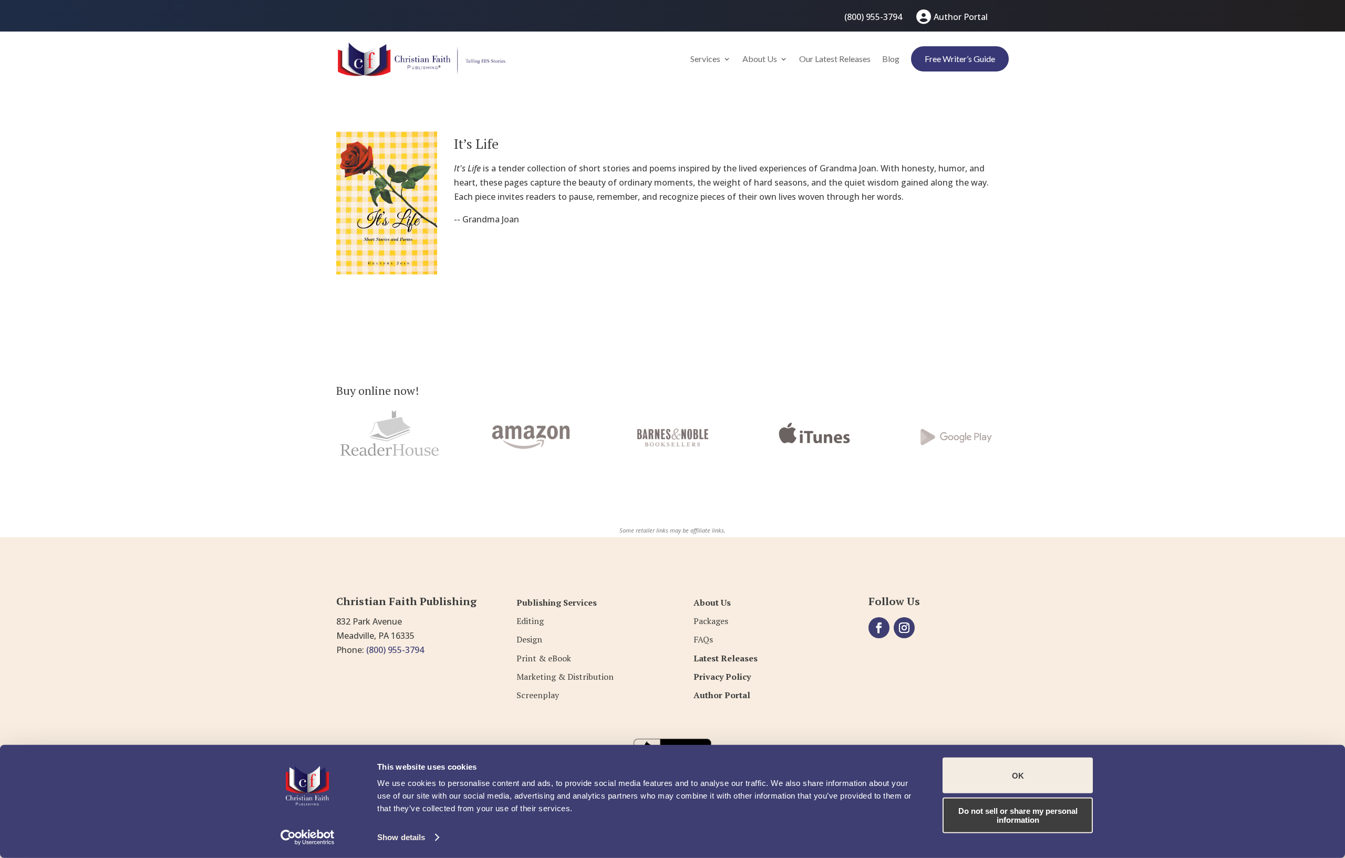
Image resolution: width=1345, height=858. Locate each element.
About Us (759, 59)
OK (1018, 775)
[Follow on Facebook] (878, 627)
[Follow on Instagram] (904, 627)
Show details (401, 837)
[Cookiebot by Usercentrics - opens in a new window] (308, 837)
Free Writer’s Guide (960, 59)
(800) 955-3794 (873, 17)
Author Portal (961, 17)
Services (705, 59)
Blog (890, 59)
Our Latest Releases (835, 59)
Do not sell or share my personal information (1018, 815)
